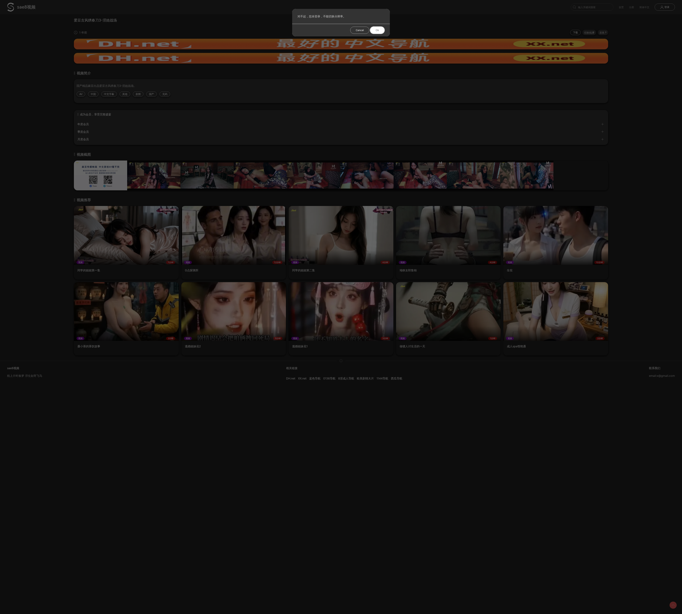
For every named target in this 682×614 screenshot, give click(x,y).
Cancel (360, 30)
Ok (377, 30)
